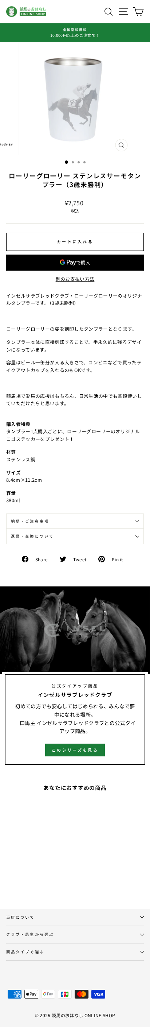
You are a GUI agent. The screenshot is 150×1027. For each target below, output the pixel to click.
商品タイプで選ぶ (25, 951)
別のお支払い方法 (75, 278)
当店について (20, 917)
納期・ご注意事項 (30, 521)
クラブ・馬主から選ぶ (30, 934)
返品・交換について (32, 536)
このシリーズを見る (75, 750)
